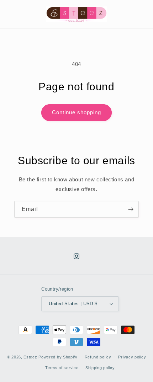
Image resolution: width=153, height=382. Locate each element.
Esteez (30, 357)
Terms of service (61, 368)
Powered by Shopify (58, 357)
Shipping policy (100, 368)
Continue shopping (76, 112)
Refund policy (98, 357)
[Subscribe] (130, 209)
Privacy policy (132, 357)
